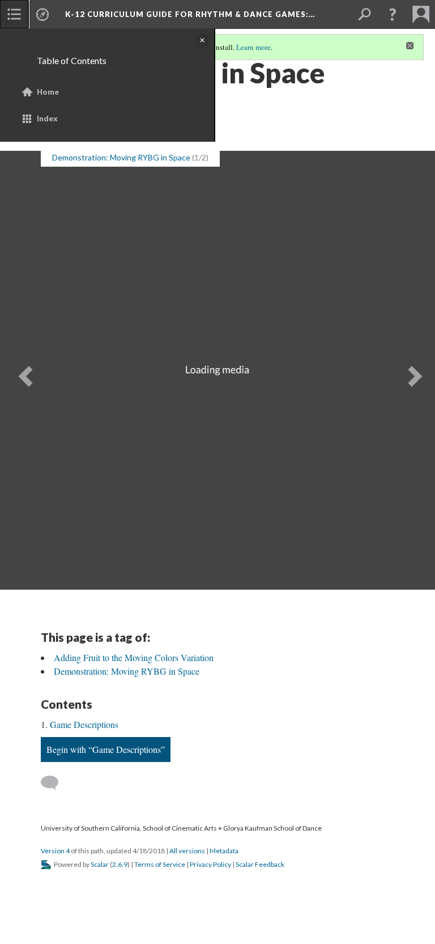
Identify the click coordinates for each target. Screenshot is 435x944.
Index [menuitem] (47, 118)
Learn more (253, 47)
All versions (187, 850)
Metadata (224, 850)
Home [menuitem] (48, 91)
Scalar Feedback (260, 864)
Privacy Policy (210, 864)
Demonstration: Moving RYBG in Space (126, 671)
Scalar (100, 864)
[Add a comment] (55, 783)
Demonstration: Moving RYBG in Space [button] (121, 157)
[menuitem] (14, 14)
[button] (392, 14)
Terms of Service (159, 864)
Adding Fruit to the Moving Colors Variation (134, 657)
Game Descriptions (84, 724)
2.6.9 (119, 864)
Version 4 (55, 850)
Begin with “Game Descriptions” (105, 749)
